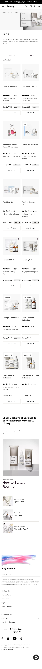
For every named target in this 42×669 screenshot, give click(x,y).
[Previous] (2, 2)
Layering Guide (19, 502)
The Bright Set (8, 260)
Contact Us (34, 584)
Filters (10, 55)
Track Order (6, 599)
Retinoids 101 (18, 515)
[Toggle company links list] (39, 618)
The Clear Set (8, 202)
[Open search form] (26, 6)
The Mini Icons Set (10, 87)
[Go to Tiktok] (21, 638)
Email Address (6, 574)
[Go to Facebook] (2, 638)
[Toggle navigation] (2, 6)
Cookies (27, 647)
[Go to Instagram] (8, 638)
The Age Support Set (11, 318)
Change (20, 629)
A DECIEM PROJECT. (7, 649)
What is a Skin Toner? (21, 529)
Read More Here (11, 432)
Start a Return (7, 595)
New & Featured (7, 12)
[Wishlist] (18, 65)
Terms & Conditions (7, 646)
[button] (36, 657)
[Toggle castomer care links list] (39, 615)
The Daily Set (27, 260)
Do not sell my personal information (12, 647)
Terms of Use (19, 584)
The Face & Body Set (30, 144)
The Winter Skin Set (29, 87)
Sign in (4, 603)
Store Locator (7, 607)
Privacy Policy (10, 584)
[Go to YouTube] (15, 638)
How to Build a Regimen (14, 484)
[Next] (39, 2)
